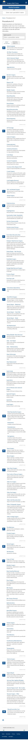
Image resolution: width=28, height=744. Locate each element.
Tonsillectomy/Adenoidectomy (14, 640)
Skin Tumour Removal (12, 598)
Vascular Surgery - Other (13, 694)
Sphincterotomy (11, 603)
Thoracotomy (10, 628)
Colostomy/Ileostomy (12, 149)
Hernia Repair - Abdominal (13, 304)
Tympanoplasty (10, 648)
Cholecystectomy (11, 144)
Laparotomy (10, 380)
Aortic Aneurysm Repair (13, 58)
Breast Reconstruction (12, 109)
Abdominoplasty (11, 46)
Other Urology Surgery (12, 516)
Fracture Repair (11, 274)
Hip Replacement (11, 325)
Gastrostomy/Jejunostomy (13, 287)
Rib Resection (10, 551)
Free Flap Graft (10, 278)
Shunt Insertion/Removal (13, 571)
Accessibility (4, 736)
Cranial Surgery (11, 171)
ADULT (7, 43)
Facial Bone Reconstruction (13, 235)
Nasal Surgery (10, 448)
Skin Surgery (10, 588)
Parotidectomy (10, 527)
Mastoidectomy (11, 427)
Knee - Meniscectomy (12, 347)
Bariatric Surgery (11, 75)
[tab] (7, 43)
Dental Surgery (10, 195)
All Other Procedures (12, 52)
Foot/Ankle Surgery (11, 259)
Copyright (11, 736)
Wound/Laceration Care (13, 709)
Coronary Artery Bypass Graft (14, 167)
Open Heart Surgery (12, 468)
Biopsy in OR (10, 82)
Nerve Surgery (10, 456)
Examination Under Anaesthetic (15, 215)
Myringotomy (10, 436)
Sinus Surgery (10, 580)
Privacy (13, 734)
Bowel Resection (11, 96)
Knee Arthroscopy (11, 354)
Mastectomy (10, 422)
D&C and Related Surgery (13, 189)
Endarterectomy (11, 203)
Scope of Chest (10, 559)
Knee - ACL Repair (11, 340)
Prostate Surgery (11, 533)
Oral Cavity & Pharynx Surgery (14, 474)
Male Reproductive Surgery (14, 412)
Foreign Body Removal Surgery (14, 268)
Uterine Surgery (11, 659)
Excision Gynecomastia (12, 221)
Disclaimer (8, 734)
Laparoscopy (10, 371)
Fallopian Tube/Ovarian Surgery (15, 241)
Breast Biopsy (10, 103)
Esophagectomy (11, 211)
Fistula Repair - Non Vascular (14, 251)
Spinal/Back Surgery (12, 610)
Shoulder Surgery (11, 565)
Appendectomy (10, 67)
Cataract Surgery (11, 137)
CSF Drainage (10, 128)
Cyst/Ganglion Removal (13, 180)
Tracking (18, 734)
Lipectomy (9, 400)
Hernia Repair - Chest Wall (13, 312)
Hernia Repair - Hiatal (12, 318)
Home (3, 18)
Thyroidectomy (10, 634)
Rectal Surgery (10, 544)
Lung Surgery (10, 404)
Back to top (22, 71)
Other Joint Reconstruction (13, 500)
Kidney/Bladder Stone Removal (14, 334)
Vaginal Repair (10, 673)
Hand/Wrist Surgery (12, 297)
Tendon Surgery (11, 623)
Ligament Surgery (11, 394)
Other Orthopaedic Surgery (14, 504)
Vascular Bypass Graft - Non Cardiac (16, 688)
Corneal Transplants (12, 161)
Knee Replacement (11, 362)
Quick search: (7, 35)
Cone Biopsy (10, 155)
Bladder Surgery (11, 90)
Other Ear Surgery (11, 482)
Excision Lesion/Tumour (13, 227)
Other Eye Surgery (11, 492)
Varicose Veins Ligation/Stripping (15, 680)
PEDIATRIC (15, 43)
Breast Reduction (11, 118)
